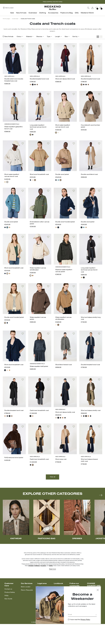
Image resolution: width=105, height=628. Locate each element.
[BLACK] (35, 84)
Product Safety (10, 592)
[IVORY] (58, 132)
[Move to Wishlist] (23, 46)
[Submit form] (96, 615)
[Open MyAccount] (94, 8)
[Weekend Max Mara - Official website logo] (52, 8)
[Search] (88, 8)
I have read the (80, 619)
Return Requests (27, 590)
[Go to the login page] (92, 8)
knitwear (37, 565)
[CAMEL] (30, 84)
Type (48, 36)
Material (29, 36)
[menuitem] (13, 14)
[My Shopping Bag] (101, 8)
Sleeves (39, 36)
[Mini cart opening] (103, 8)
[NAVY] (32, 84)
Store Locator (25, 586)
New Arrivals (9, 36)
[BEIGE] (30, 134)
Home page (6, 18)
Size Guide (8, 598)
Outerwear (15, 18)
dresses (31, 565)
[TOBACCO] (32, 275)
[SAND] (32, 180)
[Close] (98, 590)
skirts (51, 565)
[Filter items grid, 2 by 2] (101, 36)
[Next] (100, 495)
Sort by (75, 36)
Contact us (8, 589)
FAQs (6, 595)
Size (66, 36)
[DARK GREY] (65, 417)
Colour (19, 36)
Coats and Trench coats (28, 18)
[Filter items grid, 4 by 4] (98, 36)
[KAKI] (60, 417)
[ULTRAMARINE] (56, 180)
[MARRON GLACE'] (37, 84)
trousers (43, 565)
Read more (52, 569)
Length (57, 36)
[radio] (30, 84)
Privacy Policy (85, 619)
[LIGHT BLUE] (58, 180)
